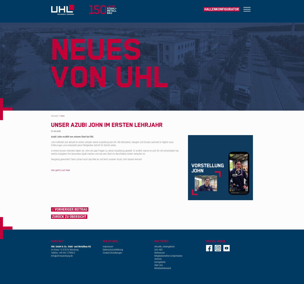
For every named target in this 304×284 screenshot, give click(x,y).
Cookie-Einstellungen (112, 252)
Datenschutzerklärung (113, 249)
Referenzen (159, 252)
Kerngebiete (159, 262)
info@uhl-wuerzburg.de (62, 255)
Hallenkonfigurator (221, 9)
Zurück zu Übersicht (69, 217)
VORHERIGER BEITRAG (71, 209)
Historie (158, 258)
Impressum (108, 246)
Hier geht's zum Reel (60, 170)
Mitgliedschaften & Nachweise (168, 255)
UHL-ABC (158, 249)
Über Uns (158, 265)
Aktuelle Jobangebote (164, 246)
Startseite (54, 116)
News (62, 116)
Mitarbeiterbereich (162, 268)
